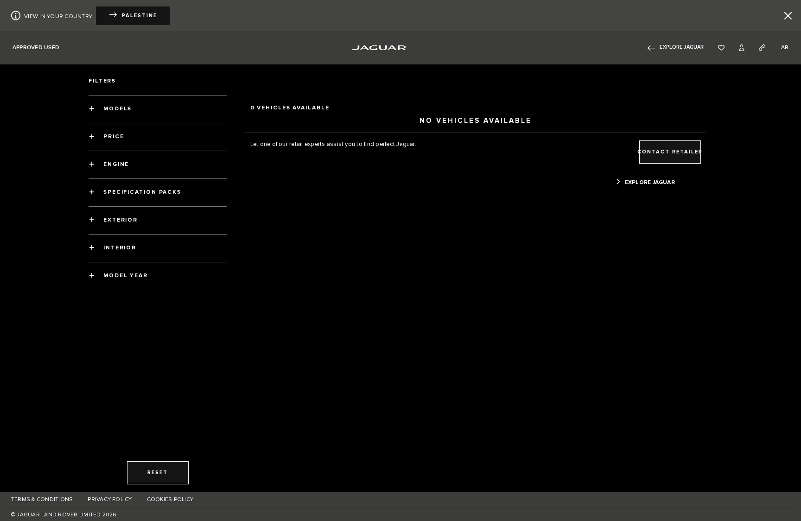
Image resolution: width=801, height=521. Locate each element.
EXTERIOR (120, 219)
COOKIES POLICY (170, 499)
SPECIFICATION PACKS (142, 192)
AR (784, 47)
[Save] (721, 47)
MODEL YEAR (125, 275)
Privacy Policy (110, 499)
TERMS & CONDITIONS (42, 499)
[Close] (788, 16)
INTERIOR (119, 247)
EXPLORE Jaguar (682, 47)
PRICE (113, 136)
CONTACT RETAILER (670, 152)
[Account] (741, 47)
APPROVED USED (36, 47)
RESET (157, 473)
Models (117, 108)
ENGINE (116, 164)
